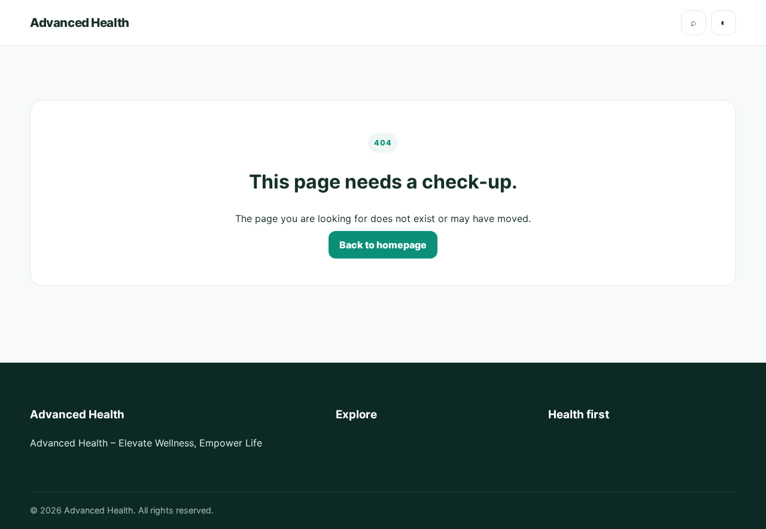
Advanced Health (79, 22)
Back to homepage (383, 245)
